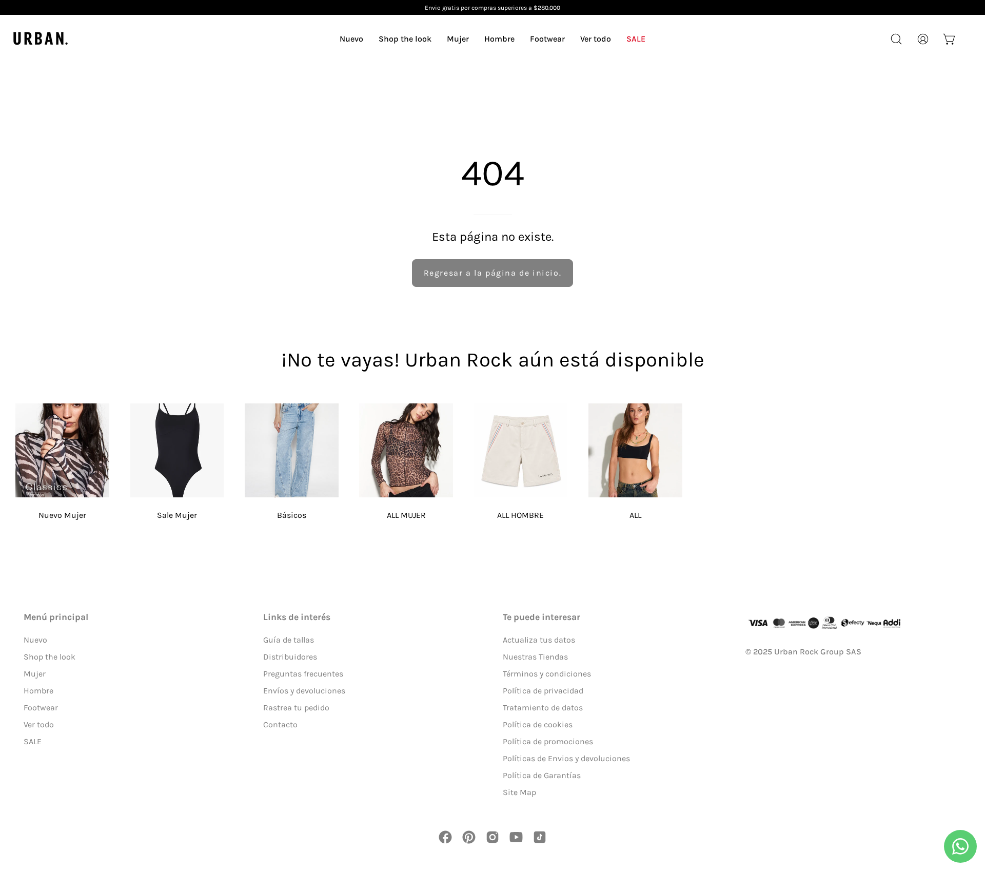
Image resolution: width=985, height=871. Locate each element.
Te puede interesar (541, 617)
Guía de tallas (288, 640)
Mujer (35, 674)
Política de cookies (538, 724)
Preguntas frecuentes (303, 674)
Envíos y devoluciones (304, 690)
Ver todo (39, 724)
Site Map (519, 792)
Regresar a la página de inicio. (493, 273)
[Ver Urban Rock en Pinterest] (469, 837)
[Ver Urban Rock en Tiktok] (539, 837)
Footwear (41, 707)
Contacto (280, 724)
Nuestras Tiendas (535, 657)
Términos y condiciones (547, 674)
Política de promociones (548, 741)
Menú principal (56, 617)
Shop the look (49, 657)
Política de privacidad (543, 690)
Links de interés (296, 617)
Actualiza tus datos (539, 640)
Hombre (38, 690)
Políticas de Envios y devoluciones (566, 758)
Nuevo (35, 640)
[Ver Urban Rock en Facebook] (445, 837)
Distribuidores (290, 657)
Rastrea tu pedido (296, 707)
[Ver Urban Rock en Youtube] (516, 837)
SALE (33, 741)
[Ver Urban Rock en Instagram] (492, 837)
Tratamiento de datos (543, 707)
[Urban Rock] (41, 39)
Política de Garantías (542, 775)
